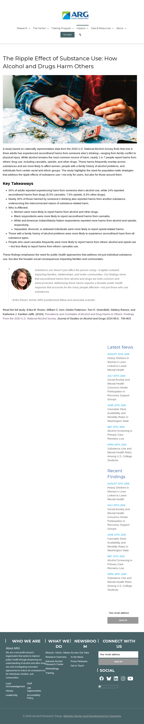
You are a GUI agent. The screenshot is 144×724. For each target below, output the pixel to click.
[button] (80, 34)
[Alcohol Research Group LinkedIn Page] (116, 678)
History (9, 690)
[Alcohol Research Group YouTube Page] (130, 678)
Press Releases (79, 661)
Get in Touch (77, 665)
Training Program (61, 28)
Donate (67, 34)
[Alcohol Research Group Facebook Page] (101, 678)
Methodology (52, 668)
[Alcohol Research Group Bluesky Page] (109, 678)
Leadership (11, 695)
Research (22, 28)
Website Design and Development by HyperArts (92, 716)
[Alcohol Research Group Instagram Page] (123, 678)
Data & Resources (101, 28)
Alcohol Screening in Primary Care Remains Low (119, 434)
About (119, 28)
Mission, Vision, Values (58, 652)
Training (50, 673)
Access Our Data (80, 652)
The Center (39, 28)
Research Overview (56, 657)
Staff (29, 683)
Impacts (81, 28)
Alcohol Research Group (76, 15)
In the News (77, 657)
